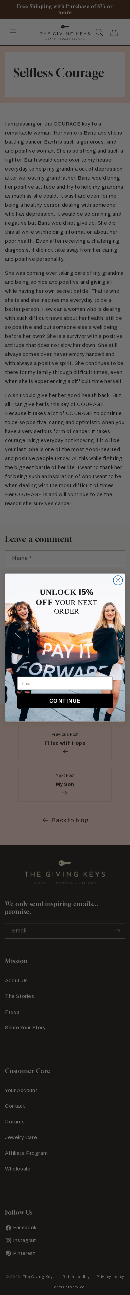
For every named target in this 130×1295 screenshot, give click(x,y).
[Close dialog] (118, 580)
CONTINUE (65, 701)
